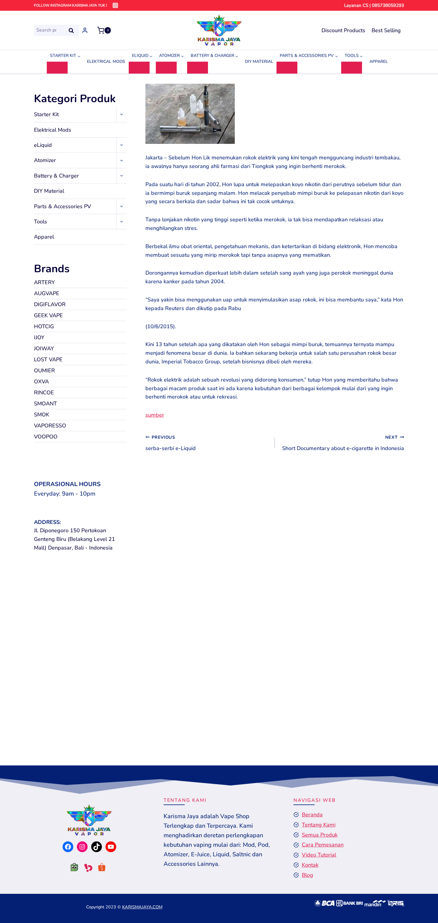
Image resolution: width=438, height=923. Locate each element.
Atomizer (45, 160)
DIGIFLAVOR (50, 304)
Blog (307, 875)
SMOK (41, 414)
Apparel (378, 61)
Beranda (312, 814)
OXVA (41, 381)
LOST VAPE (48, 359)
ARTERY (44, 282)
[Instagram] (115, 5)
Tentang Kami (319, 824)
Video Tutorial (319, 854)
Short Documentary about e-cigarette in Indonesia (343, 443)
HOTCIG (44, 326)
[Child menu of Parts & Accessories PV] (287, 68)
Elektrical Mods (106, 61)
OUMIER (44, 370)
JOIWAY (44, 348)
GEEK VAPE (48, 315)
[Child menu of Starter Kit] (57, 68)
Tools (40, 221)
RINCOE (44, 392)
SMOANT (45, 403)
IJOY (39, 337)
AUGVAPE (46, 293)
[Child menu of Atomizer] (166, 68)
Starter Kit (46, 114)
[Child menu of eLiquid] (139, 68)
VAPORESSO (50, 425)
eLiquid (43, 145)
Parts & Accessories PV (62, 206)
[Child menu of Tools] (351, 68)
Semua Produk (320, 834)
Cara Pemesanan (323, 844)
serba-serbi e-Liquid (170, 443)
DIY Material (259, 61)
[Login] (85, 30)
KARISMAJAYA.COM (142, 907)
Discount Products (343, 30)
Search (73, 30)
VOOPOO (46, 436)
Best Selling (386, 30)
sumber (154, 414)
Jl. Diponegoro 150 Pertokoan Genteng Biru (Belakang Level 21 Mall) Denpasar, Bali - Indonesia (74, 539)
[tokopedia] (72, 869)
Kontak (310, 864)
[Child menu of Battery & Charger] (197, 68)
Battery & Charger (56, 175)
